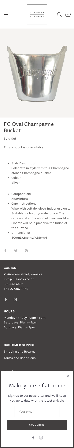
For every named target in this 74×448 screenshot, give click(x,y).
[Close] (68, 376)
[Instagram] (41, 437)
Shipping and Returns (19, 351)
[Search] (59, 15)
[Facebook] (33, 437)
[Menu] (6, 14)
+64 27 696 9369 (16, 289)
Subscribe (37, 424)
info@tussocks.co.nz (19, 279)
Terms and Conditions (20, 358)
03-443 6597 (14, 284)
